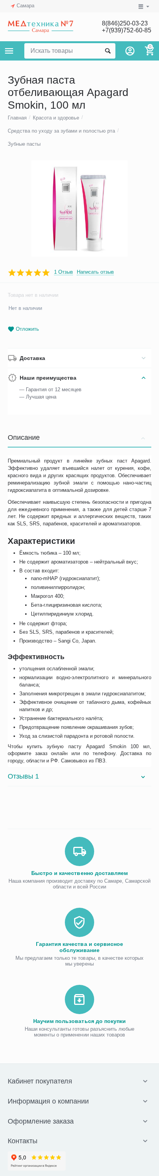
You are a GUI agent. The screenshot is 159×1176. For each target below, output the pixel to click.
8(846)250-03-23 (125, 23)
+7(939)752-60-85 (126, 30)
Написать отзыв (95, 272)
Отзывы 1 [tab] (23, 776)
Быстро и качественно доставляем (79, 873)
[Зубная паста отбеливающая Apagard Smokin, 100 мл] (79, 208)
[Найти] (107, 51)
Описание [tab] (24, 437)
